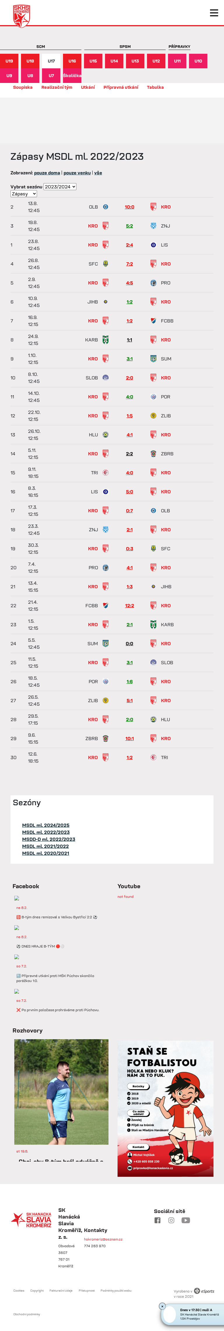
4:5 (129, 283)
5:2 (129, 226)
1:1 (129, 340)
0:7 (129, 510)
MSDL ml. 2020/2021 (45, 853)
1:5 (130, 416)
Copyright (37, 1290)
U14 (114, 61)
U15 (93, 61)
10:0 (129, 207)
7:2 (129, 264)
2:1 (130, 529)
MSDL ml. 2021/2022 (45, 846)
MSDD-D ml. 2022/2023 (48, 839)
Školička (72, 75)
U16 (72, 61)
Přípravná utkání (121, 87)
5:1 (130, 700)
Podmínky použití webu (116, 1290)
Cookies (18, 1290)
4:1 (130, 435)
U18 (30, 61)
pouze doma (47, 173)
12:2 (129, 605)
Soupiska (23, 87)
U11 (177, 61)
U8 (30, 75)
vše (98, 173)
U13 (135, 61)
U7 (51, 75)
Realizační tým (56, 87)
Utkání (88, 87)
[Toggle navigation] (214, 13)
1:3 (130, 586)
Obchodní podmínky (26, 1314)
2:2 (129, 454)
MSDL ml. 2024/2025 (45, 825)
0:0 (129, 643)
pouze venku (77, 173)
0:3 (129, 548)
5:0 (129, 491)
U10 (198, 61)
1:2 (130, 302)
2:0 (129, 378)
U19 (9, 61)
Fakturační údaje (61, 1290)
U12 (156, 61)
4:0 (129, 397)
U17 (51, 61)
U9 (9, 75)
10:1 (129, 738)
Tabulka (155, 87)
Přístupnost (87, 1290)
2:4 (129, 245)
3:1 (130, 359)
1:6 (130, 681)
